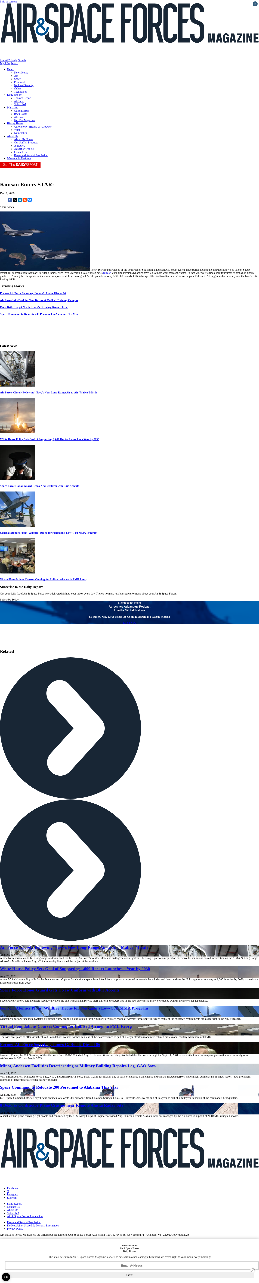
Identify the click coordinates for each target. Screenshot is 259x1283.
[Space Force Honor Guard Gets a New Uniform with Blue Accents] (17, 479)
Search (22, 60)
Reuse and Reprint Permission (31, 155)
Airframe (19, 101)
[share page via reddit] (25, 200)
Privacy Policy (15, 1228)
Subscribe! (20, 104)
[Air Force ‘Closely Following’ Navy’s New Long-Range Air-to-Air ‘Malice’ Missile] (17, 385)
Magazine (12, 107)
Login (14, 60)
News (10, 69)
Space (17, 78)
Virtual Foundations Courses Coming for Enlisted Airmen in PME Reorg (43, 579)
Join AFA (5, 60)
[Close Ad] (253, 1270)
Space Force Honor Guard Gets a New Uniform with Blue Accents (39, 485)
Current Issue (21, 110)
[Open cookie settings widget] (6, 1277)
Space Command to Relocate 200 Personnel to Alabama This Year (59, 1087)
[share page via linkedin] (20, 200)
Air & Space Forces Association (25, 1216)
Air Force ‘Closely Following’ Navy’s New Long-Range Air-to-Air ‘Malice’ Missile (48, 392)
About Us (12, 136)
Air (16, 75)
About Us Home (23, 139)
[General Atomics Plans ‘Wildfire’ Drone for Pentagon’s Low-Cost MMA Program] (17, 525)
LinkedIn (12, 1197)
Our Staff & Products (26, 142)
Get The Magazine (24, 120)
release (107, 272)
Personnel (19, 82)
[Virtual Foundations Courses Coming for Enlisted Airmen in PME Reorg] (17, 572)
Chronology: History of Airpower (32, 126)
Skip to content (8, 1)
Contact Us (20, 152)
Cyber (17, 88)
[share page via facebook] (10, 200)
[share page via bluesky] (29, 200)
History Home (15, 123)
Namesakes (20, 132)
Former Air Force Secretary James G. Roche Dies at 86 (50, 1044)
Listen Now (129, 622)
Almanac (19, 117)
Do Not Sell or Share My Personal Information (33, 1225)
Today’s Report (22, 97)
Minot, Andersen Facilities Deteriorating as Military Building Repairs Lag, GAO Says (78, 1066)
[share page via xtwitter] (15, 200)
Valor (17, 129)
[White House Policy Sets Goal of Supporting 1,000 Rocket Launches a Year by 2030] (17, 432)
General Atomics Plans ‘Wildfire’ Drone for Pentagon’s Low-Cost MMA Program (48, 532)
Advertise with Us (24, 148)
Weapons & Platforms (19, 158)
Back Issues (20, 113)
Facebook (12, 1188)
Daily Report (14, 94)
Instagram (12, 1194)
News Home (21, 72)
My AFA (5, 63)
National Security (23, 85)
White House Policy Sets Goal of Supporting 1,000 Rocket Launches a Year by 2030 (49, 439)
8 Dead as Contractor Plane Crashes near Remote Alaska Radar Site (61, 1105)
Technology (20, 91)
